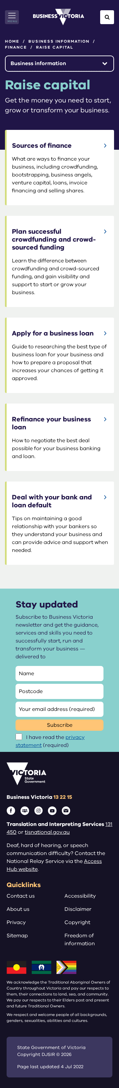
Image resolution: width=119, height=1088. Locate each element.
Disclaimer (78, 909)
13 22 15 (63, 797)
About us (18, 909)
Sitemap (17, 935)
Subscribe (59, 725)
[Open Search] (107, 17)
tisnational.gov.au (47, 832)
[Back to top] (99, 1062)
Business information (59, 41)
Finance (16, 47)
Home (12, 41)
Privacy (16, 922)
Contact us (21, 896)
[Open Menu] (12, 17)
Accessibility (80, 896)
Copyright (77, 922)
